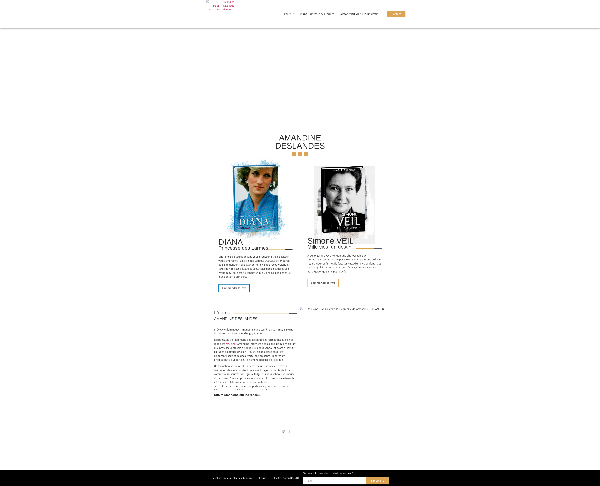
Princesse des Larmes (317, 14)
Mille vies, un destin (359, 14)
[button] (294, 154)
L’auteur (289, 14)
